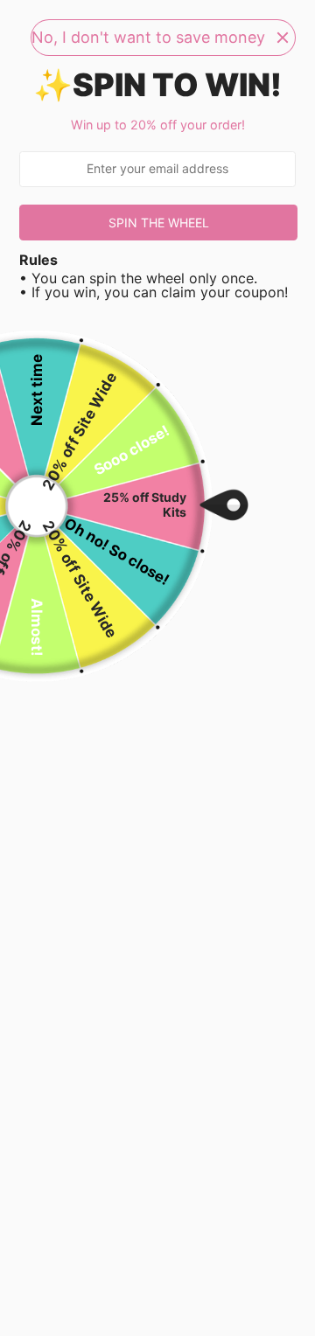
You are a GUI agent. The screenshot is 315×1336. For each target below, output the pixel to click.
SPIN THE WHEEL (158, 222)
